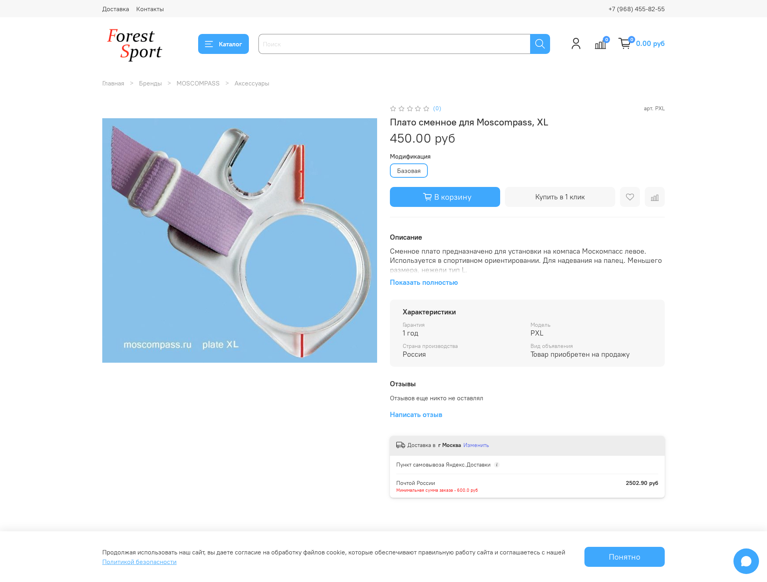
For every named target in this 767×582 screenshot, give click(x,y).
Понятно (624, 557)
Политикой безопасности (139, 562)
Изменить (476, 445)
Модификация (410, 156)
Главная (113, 83)
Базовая (409, 171)
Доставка (115, 9)
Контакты (150, 9)
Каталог (230, 44)
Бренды (150, 83)
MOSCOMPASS (198, 83)
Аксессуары (251, 83)
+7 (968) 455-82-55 (636, 9)
